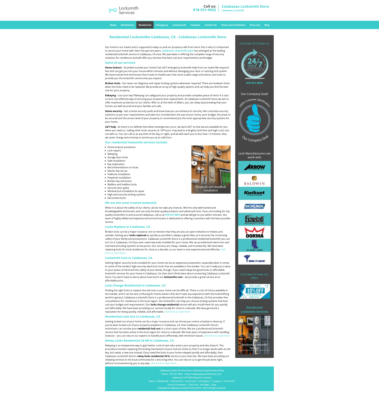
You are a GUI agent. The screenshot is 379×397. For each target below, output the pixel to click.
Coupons (195, 24)
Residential (145, 24)
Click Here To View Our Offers (254, 276)
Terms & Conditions (176, 385)
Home (113, 24)
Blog (267, 24)
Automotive (127, 24)
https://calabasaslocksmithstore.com (203, 374)
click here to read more (177, 311)
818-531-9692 (204, 9)
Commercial (179, 24)
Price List (255, 24)
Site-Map (204, 385)
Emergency (162, 24)
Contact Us (211, 24)
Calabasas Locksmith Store (178, 50)
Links (213, 385)
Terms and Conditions (233, 24)
